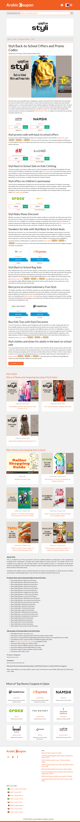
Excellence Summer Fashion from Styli (22, 441)
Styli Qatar (11, 373)
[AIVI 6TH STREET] (40, 150)
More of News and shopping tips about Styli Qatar (32, 377)
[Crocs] (18, 198)
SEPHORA (63, 716)
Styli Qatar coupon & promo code (24, 641)
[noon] (40, 729)
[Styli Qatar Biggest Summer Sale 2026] (58, 391)
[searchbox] (45, 13)
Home (9, 39)
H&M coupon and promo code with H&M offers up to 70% (57, 765)
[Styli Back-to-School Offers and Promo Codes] (40, 76)
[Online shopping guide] (22, 463)
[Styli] (40, 27)
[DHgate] (18, 251)
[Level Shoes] (16, 729)
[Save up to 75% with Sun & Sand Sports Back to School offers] (22, 498)
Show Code (18, 259)
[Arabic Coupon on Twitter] (13, 757)
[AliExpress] (40, 251)
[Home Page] (19, 5)
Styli (32, 39)
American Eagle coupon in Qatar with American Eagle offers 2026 (57, 772)
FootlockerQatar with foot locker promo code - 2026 (57, 780)
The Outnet (40, 716)
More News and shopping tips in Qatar (26, 450)
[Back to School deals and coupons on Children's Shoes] (58, 498)
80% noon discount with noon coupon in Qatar (56, 776)
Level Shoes (16, 735)
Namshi (63, 698)
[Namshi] (40, 119)
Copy (25, 127)
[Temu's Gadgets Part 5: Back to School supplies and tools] (22, 532)
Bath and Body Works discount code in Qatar (56, 769)
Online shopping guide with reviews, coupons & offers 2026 (57, 756)
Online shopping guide (22, 479)
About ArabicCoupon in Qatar (51, 753)
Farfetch (16, 698)
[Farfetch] (40, 306)
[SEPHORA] (63, 710)
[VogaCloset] (18, 119)
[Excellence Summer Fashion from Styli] (22, 425)
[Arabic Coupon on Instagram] (8, 757)
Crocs (16, 716)
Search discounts (12, 13)
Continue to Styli (16, 363)
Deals (14, 39)
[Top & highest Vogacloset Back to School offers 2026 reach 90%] (58, 532)
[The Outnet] (18, 306)
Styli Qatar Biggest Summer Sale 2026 (57, 406)
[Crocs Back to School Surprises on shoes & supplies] (58, 463)
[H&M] (18, 150)
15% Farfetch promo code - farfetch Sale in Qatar (55, 761)
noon (40, 735)
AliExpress (40, 698)
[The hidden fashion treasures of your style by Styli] (22, 391)
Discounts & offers (23, 39)
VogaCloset (63, 735)
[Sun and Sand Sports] (40, 198)
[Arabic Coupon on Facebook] (17, 757)
